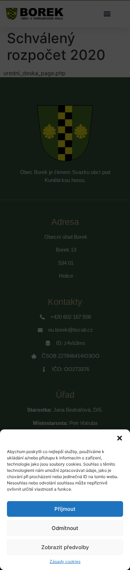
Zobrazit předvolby (65, 547)
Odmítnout (65, 528)
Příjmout (65, 509)
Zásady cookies (65, 561)
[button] (119, 438)
